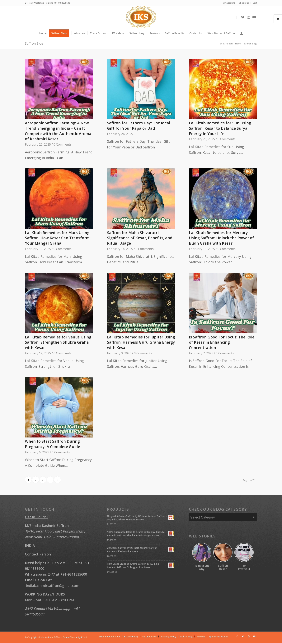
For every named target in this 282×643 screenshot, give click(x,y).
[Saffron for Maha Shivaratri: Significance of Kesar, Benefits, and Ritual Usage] (141, 198)
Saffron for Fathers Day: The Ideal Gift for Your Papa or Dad (138, 125)
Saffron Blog (34, 43)
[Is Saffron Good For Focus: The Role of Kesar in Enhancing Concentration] (223, 303)
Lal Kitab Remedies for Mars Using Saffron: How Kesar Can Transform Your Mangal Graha (57, 238)
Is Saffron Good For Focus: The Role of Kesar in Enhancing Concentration (221, 342)
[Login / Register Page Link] (241, 33)
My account (229, 2)
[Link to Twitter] (243, 17)
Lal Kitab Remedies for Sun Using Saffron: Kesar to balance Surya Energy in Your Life (220, 128)
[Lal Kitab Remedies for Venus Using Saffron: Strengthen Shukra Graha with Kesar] (59, 303)
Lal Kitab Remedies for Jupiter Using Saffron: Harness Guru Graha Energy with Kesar (141, 342)
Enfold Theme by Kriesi (75, 637)
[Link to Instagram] (248, 17)
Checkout (244, 2)
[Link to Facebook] (237, 17)
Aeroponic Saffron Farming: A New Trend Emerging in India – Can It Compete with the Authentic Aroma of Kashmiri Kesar (58, 130)
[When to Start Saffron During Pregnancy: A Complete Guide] (59, 407)
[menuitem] (229, 3)
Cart (255, 2)
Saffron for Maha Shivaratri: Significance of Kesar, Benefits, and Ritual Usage (139, 238)
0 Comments (63, 144)
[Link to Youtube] (254, 17)
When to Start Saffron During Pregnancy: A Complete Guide (52, 444)
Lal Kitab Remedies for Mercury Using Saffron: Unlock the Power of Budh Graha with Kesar (221, 238)
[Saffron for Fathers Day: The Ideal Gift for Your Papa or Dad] (141, 89)
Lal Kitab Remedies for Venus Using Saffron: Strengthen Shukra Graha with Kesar (58, 342)
